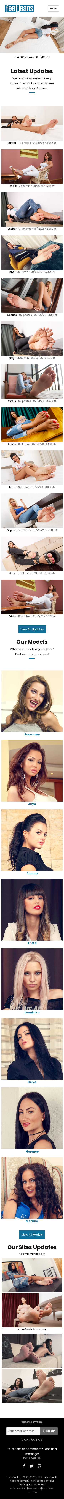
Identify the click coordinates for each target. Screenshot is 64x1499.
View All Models (32, 1235)
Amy (11, 358)
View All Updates (32, 629)
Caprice (12, 315)
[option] (32, 39)
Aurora (12, 143)
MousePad (34, 1488)
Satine (11, 229)
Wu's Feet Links (18, 1488)
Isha (11, 272)
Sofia (12, 573)
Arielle (13, 186)
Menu (53, 8)
